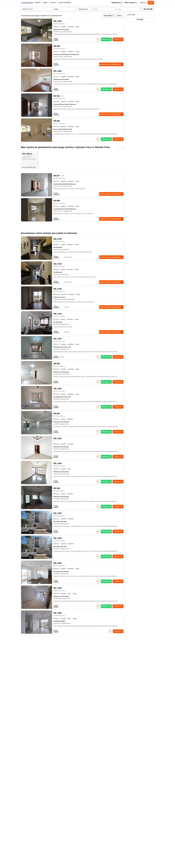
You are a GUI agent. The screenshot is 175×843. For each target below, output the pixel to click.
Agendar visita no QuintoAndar (110, 64)
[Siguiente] (123, 147)
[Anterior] (118, 147)
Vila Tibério (27, 154)
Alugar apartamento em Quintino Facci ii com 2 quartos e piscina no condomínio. (73, 213)
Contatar (117, 39)
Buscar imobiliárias (65, 2)
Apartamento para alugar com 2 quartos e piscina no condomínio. (70, 188)
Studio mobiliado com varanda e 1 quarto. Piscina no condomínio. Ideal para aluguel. (75, 277)
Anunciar (143, 2)
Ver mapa (140, 19)
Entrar (151, 2)
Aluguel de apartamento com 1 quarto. (63, 326)
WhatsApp (105, 39)
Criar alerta (108, 15)
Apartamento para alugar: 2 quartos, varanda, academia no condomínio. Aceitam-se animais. (76, 109)
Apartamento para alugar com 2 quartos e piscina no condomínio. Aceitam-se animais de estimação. (78, 59)
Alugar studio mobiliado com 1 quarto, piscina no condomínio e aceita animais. (73, 252)
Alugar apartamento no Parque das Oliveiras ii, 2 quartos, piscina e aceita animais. (74, 302)
